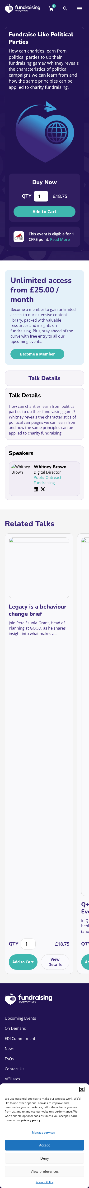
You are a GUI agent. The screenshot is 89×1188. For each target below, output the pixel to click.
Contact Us (14, 1068)
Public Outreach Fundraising (48, 480)
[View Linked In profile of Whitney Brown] (36, 489)
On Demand (15, 1028)
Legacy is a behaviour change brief (37, 610)
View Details (55, 962)
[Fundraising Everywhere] (22, 8)
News (9, 1048)
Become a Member (37, 354)
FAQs (9, 1058)
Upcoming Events (20, 1018)
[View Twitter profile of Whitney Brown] (42, 489)
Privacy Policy (44, 1182)
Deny (44, 1158)
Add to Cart (44, 211)
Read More (60, 239)
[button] (82, 1089)
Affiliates (12, 1079)
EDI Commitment (20, 1038)
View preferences (45, 1171)
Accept (44, 1145)
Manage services (43, 1132)
